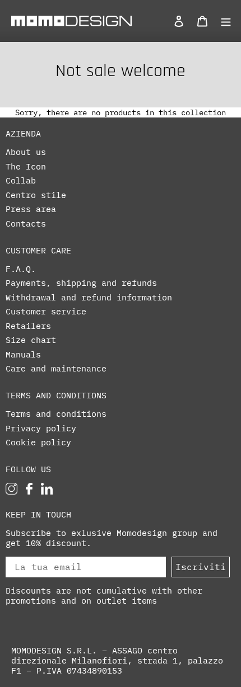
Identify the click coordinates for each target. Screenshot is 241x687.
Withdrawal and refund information (89, 298)
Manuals (23, 355)
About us (26, 152)
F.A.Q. (21, 269)
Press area (31, 209)
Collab (21, 181)
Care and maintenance (56, 369)
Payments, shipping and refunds (81, 283)
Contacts (26, 224)
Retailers (28, 326)
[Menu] (222, 20)
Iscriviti (200, 566)
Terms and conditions (56, 414)
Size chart (31, 340)
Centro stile (36, 195)
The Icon (26, 167)
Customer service (46, 312)
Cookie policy (38, 442)
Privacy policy (41, 429)
